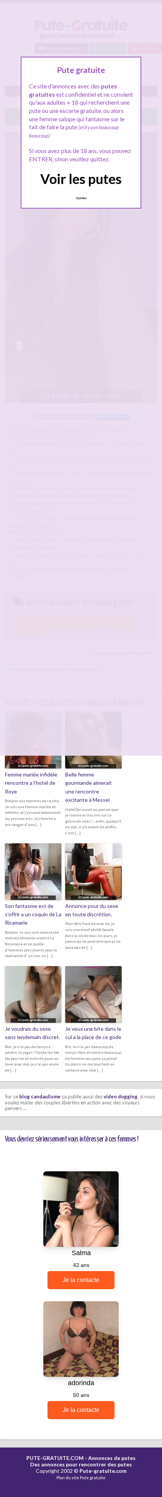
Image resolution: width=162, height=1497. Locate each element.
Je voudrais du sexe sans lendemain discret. (32, 1032)
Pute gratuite (92, 1477)
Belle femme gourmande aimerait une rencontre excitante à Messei (88, 787)
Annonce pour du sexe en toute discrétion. (91, 910)
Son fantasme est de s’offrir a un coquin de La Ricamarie (33, 914)
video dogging (121, 1096)
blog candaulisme (40, 1096)
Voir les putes (81, 178)
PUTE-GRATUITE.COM (55, 1458)
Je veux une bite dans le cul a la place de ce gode (93, 1032)
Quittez (81, 198)
